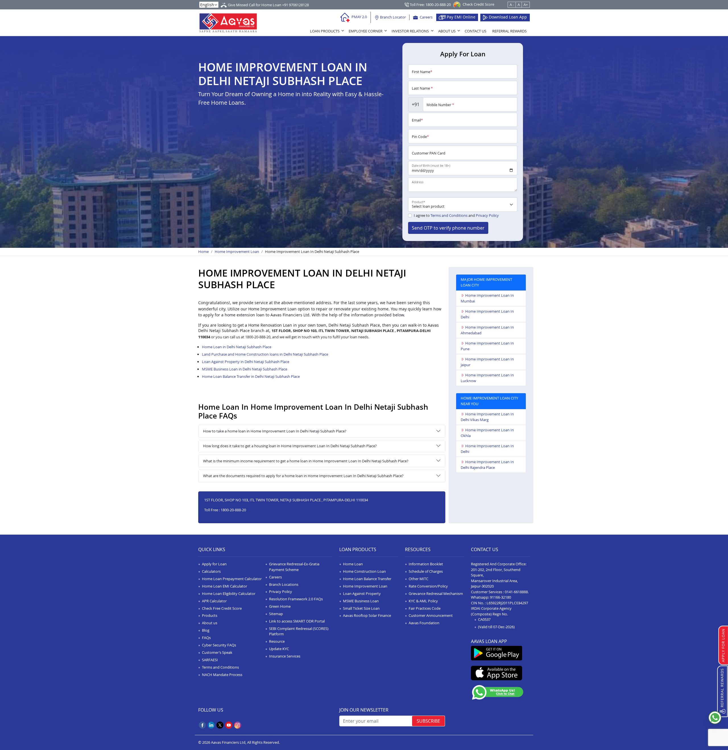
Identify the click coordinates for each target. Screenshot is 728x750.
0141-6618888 (516, 591)
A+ (526, 4)
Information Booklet (426, 563)
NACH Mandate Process (222, 674)
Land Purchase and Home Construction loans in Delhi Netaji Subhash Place (265, 354)
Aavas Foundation (424, 622)
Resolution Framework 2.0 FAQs (296, 598)
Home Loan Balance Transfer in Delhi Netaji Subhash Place (251, 376)
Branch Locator (392, 17)
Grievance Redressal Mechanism (436, 593)
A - (512, 4)
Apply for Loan (214, 563)
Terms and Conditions (449, 215)
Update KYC (279, 648)
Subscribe (428, 721)
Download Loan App (507, 17)
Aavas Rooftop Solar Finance (367, 615)
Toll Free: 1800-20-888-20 (430, 4)
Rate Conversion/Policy (428, 586)
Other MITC (418, 578)
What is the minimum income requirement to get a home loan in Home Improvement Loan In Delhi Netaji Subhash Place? (305, 460)
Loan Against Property (362, 593)
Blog (205, 630)
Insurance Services (284, 656)
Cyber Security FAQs (219, 645)
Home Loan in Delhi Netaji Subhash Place (236, 346)
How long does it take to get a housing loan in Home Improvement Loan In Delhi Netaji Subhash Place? (290, 445)
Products (209, 615)
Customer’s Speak (217, 652)
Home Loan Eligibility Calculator (228, 593)
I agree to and (456, 215)
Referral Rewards (509, 31)
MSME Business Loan (361, 600)
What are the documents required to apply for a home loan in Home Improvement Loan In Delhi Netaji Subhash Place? (303, 475)
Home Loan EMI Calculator (224, 586)
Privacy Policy (487, 215)
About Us (447, 31)
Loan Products (325, 31)
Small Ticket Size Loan (361, 608)
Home (203, 251)
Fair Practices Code (424, 608)
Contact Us (475, 31)
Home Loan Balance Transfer (367, 578)
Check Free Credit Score (222, 608)
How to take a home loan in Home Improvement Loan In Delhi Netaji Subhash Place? (274, 431)
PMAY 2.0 (359, 16)
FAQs (206, 637)
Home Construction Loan (364, 571)
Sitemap (276, 613)
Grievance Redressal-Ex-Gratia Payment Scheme (294, 566)
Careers (426, 17)
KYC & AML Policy (423, 600)
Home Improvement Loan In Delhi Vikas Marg (487, 416)
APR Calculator (214, 600)
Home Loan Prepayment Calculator (232, 578)
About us (209, 622)
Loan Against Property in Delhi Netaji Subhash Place (245, 361)
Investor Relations (410, 31)
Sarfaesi (210, 659)
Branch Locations (283, 584)
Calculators (211, 571)
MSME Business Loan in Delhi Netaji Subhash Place (244, 369)
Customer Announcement (431, 615)
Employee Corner (365, 31)
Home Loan (353, 563)
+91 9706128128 (295, 4)
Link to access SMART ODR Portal (297, 621)
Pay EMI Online (460, 17)
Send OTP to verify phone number (448, 228)
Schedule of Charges (426, 571)
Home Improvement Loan (237, 251)
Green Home (280, 606)
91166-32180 (500, 597)
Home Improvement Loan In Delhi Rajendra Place (487, 464)
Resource (277, 641)
